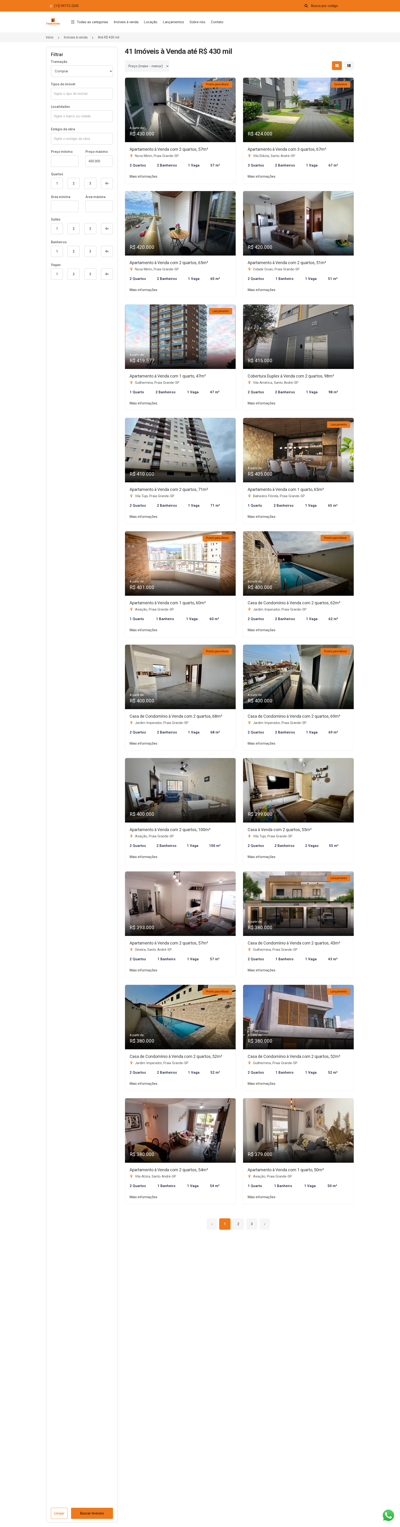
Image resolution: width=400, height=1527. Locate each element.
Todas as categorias (92, 22)
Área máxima (95, 197)
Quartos (57, 174)
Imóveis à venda (126, 22)
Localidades (60, 107)
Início (49, 37)
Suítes (55, 219)
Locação (150, 22)
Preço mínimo (62, 152)
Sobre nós (197, 22)
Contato (217, 22)
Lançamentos (173, 22)
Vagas (56, 265)
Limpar (59, 1513)
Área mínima (60, 197)
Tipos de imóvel (63, 84)
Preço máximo (96, 152)
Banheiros (59, 242)
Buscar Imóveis (92, 1513)
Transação (59, 62)
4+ (107, 183)
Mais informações (143, 176)
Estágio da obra (63, 129)
